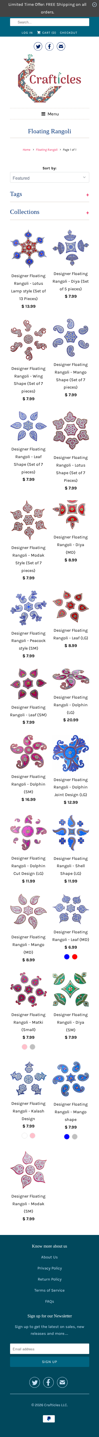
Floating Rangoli (49, 131)
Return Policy (50, 1279)
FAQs (49, 1301)
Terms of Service (49, 1290)
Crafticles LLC (55, 1405)
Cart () (48, 33)
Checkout (68, 33)
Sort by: (49, 168)
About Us (49, 1257)
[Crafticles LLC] (49, 79)
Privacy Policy (49, 1268)
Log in (27, 33)
